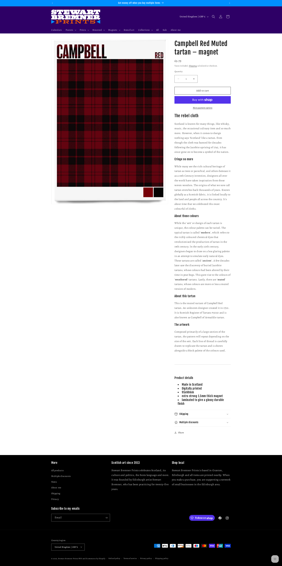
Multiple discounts (61, 476)
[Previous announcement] (52, 3)
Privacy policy (146, 558)
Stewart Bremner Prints (68, 558)
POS (80, 558)
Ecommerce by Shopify (95, 558)
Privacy (55, 499)
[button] (71, 30)
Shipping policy (161, 558)
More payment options (202, 107)
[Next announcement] (229, 3)
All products (57, 470)
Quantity (178, 71)
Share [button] (181, 432)
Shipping (193, 65)
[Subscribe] (106, 518)
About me (56, 487)
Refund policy (114, 558)
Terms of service (130, 558)
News (54, 481)
